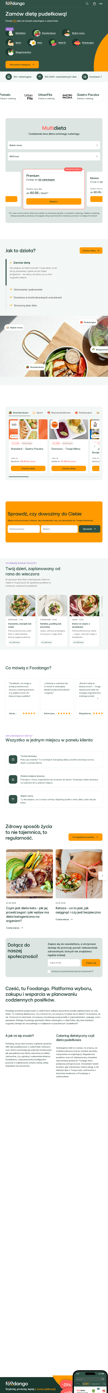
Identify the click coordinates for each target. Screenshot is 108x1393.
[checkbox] (49, 971)
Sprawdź (87, 529)
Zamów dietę (89, 250)
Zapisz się (91, 963)
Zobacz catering (31, 98)
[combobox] (54, 145)
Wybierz (54, 201)
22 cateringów (46, 180)
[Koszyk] (94, 3)
